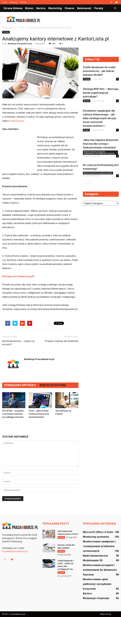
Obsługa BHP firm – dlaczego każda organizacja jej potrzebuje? (100, 92)
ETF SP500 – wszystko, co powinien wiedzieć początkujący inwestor (13, 414)
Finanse (69, 8)
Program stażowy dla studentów (61, 341)
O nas (4, 2)
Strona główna (13, 8)
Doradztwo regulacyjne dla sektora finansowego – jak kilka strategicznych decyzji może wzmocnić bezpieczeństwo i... (99, 118)
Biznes (29, 8)
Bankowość (84, 8)
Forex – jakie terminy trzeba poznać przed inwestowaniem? (39, 414)
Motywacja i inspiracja (96, 598)
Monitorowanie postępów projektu (98, 173)
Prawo (86, 130)
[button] (115, 8)
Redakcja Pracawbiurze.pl (20, 43)
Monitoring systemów (96, 536)
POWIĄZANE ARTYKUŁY (20, 385)
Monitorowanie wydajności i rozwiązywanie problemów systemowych (99, 546)
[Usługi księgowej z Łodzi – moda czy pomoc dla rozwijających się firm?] (49, 563)
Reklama (13, 2)
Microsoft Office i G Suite (98, 532)
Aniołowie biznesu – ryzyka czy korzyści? (18, 343)
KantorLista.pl (17, 120)
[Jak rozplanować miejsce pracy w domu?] (49, 534)
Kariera (41, 8)
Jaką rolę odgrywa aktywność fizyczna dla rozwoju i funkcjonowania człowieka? (100, 143)
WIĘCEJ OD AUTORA (53, 385)
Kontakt (23, 2)
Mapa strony (105, 614)
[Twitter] (116, 2)
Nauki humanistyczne (95, 555)
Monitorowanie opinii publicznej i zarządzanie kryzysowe (97, 584)
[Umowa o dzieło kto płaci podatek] (49, 548)
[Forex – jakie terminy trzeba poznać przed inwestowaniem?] (40, 400)
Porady (98, 8)
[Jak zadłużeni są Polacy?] (66, 400)
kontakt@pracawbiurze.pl (15, 551)
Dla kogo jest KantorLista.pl (17, 276)
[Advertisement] (82, 19)
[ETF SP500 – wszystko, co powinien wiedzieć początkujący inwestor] (13, 400)
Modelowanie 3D (93, 560)
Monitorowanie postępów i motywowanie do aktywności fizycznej (99, 152)
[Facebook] (111, 2)
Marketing (55, 8)
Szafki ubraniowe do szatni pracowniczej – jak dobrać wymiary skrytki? (99, 71)
